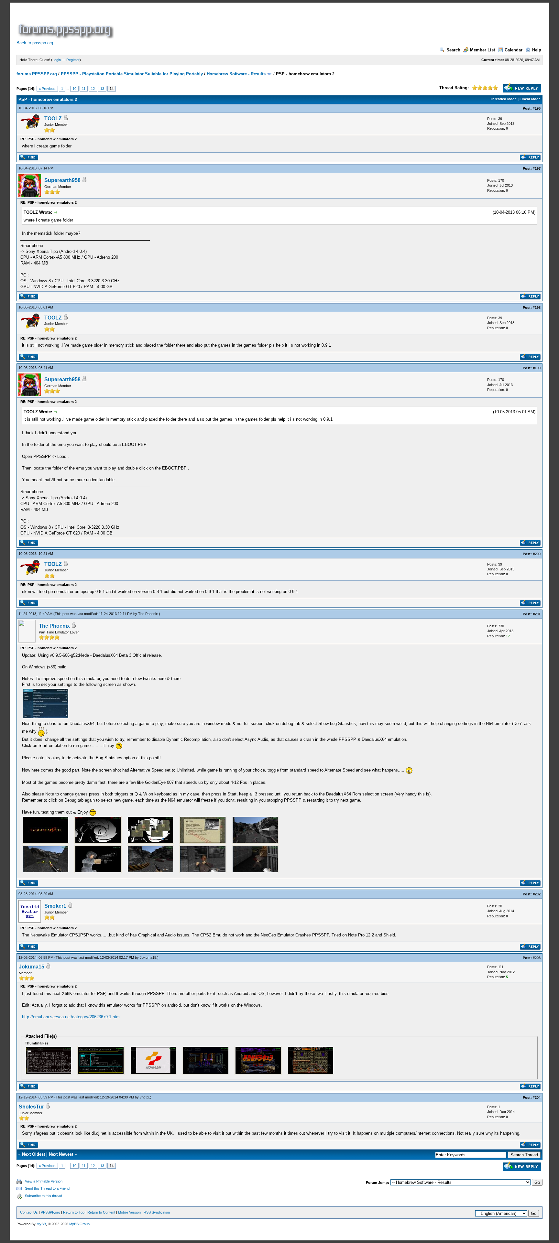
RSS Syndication (157, 1212)
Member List (482, 50)
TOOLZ (53, 118)
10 (74, 89)
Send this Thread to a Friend (47, 1188)
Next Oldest (33, 1154)
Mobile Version (129, 1212)
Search (453, 50)
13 (102, 89)
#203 (537, 958)
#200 (537, 554)
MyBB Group (79, 1224)
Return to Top (73, 1212)
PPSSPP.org (50, 1212)
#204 (537, 1097)
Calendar (513, 50)
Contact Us (29, 1212)
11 (83, 89)
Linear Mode (530, 99)
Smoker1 (55, 906)
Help (536, 50)
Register (73, 60)
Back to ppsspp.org (34, 42)
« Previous (47, 89)
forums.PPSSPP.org (36, 73)
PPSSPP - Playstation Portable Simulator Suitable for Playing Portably (132, 73)
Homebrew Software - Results (236, 73)
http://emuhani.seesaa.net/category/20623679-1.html (71, 1016)
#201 (537, 614)
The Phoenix (148, 614)
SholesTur (31, 1106)
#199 (537, 368)
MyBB (41, 1224)
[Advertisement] (232, 23)
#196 (537, 108)
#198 (537, 307)
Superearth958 (62, 180)
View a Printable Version (43, 1181)
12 (93, 89)
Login (56, 60)
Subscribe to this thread (43, 1196)
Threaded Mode (503, 99)
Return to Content (101, 1212)
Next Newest (61, 1154)
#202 (537, 894)
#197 (537, 168)
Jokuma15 (148, 957)
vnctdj (144, 1097)
